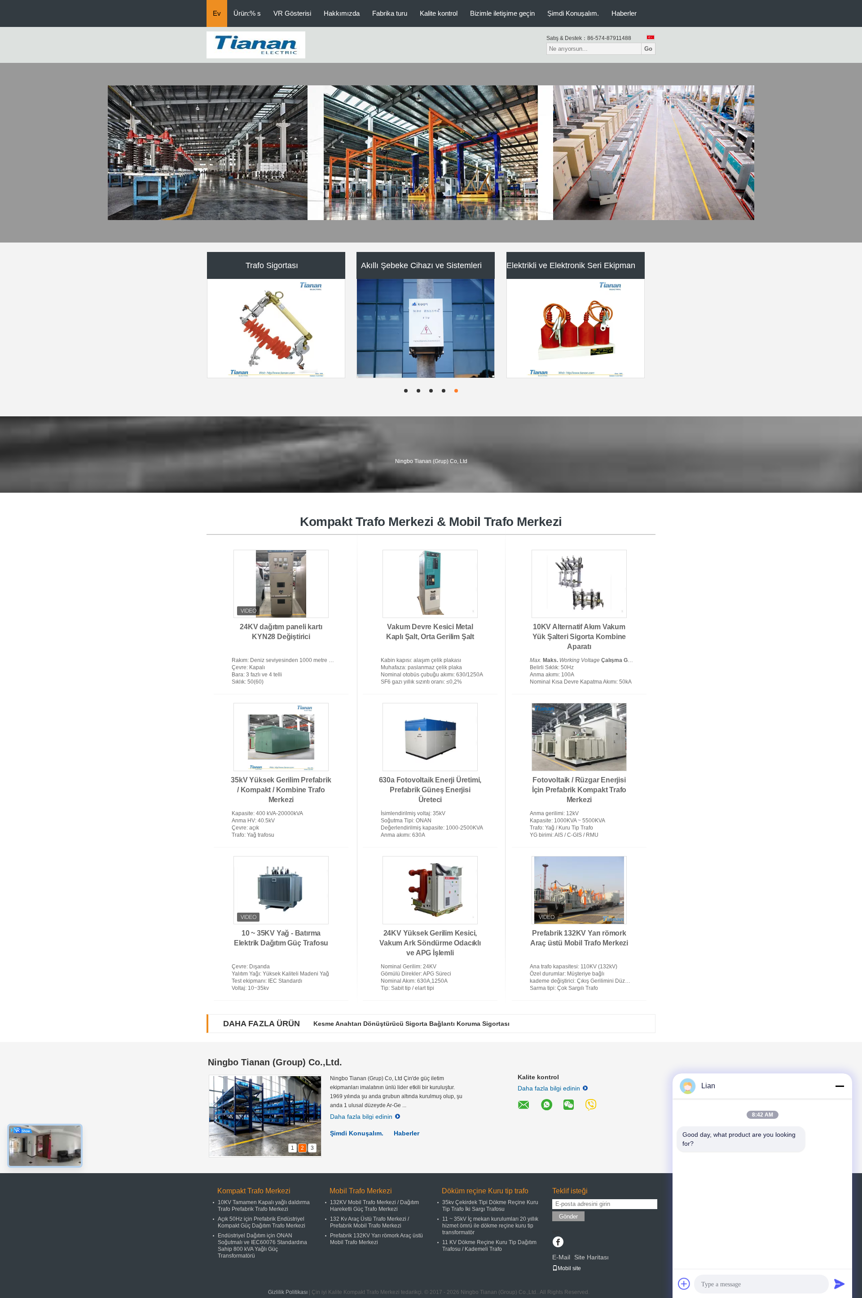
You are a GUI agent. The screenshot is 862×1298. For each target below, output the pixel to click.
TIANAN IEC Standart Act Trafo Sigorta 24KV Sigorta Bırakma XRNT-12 (419, 1023)
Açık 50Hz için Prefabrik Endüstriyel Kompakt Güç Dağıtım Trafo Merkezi (261, 1222)
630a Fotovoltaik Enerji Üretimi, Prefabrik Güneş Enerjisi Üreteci (430, 790)
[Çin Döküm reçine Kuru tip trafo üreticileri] (576, 328)
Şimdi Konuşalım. (573, 13)
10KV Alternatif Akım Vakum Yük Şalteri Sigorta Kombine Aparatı (579, 636)
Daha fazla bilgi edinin (361, 1116)
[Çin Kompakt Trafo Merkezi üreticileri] (276, 328)
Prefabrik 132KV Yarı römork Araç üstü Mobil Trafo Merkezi (376, 1238)
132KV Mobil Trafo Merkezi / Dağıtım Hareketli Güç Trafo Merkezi (374, 1205)
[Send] (839, 1284)
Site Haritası (591, 1257)
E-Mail (561, 1257)
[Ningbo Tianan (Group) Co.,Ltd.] (256, 44)
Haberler (624, 13)
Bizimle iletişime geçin (502, 13)
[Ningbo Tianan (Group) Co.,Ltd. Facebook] (557, 1242)
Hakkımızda (342, 13)
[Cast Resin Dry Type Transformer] (431, 153)
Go (648, 48)
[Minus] (839, 1086)
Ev (217, 13)
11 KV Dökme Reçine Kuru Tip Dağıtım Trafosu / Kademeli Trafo (489, 1245)
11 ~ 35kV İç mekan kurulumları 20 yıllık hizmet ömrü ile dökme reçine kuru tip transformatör (490, 1226)
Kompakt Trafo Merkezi (271, 265)
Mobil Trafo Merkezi (421, 265)
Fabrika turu (389, 13)
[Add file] (684, 1284)
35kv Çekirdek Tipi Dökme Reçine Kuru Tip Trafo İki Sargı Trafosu (490, 1205)
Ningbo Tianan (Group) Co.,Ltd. (275, 1062)
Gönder (568, 1216)
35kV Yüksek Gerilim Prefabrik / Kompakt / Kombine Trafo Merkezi (281, 790)
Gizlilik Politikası (288, 1292)
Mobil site (569, 1268)
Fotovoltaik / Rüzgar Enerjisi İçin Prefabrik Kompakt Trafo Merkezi (579, 790)
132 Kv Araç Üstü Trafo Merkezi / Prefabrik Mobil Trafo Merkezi (369, 1222)
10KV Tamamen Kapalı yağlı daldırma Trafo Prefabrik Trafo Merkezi (264, 1205)
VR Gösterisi (292, 13)
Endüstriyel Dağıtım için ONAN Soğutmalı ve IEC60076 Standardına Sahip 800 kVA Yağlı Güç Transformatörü (262, 1245)
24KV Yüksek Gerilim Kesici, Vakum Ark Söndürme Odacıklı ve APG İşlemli (430, 943)
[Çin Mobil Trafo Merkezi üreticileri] (426, 328)
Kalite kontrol (438, 13)
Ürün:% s (247, 13)
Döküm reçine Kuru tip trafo (571, 265)
